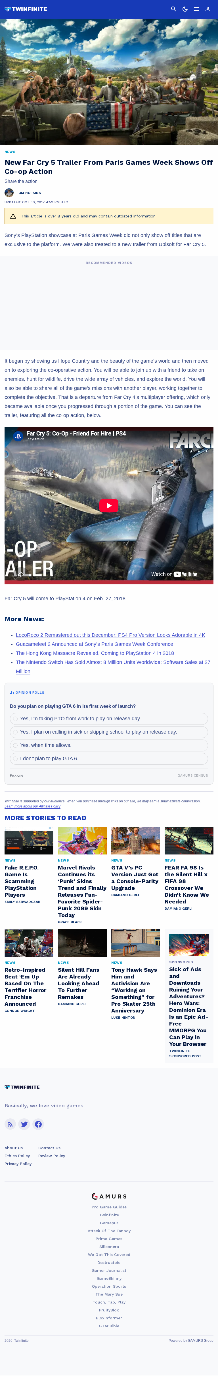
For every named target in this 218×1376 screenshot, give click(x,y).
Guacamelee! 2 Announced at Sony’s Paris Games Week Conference (94, 644)
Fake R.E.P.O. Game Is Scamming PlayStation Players (22, 881)
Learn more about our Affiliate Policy (32, 806)
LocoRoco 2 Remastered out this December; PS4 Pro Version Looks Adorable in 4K (110, 635)
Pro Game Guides (109, 1207)
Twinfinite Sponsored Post (185, 1053)
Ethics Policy (17, 1155)
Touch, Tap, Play (109, 1302)
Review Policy (51, 1155)
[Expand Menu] (196, 9)
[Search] (173, 9)
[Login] (207, 9)
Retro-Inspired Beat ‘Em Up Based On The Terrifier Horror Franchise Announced (25, 986)
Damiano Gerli (125, 895)
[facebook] (38, 1124)
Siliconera (109, 1246)
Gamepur (109, 1223)
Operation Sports (109, 1286)
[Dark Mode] (185, 9)
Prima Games (109, 1238)
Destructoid (109, 1262)
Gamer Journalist (109, 1270)
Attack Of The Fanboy (109, 1230)
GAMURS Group (200, 1341)
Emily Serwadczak (22, 902)
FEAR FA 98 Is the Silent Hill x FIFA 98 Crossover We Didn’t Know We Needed (187, 884)
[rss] (10, 1124)
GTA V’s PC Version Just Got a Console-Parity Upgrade (134, 877)
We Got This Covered (109, 1254)
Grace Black (70, 922)
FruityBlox (109, 1310)
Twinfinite (109, 1215)
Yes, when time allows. (46, 745)
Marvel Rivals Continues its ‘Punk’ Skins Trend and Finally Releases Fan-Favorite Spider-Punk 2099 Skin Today (82, 891)
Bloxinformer (109, 1318)
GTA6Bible (109, 1326)
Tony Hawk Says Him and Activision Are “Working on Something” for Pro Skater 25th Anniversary (134, 990)
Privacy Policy (18, 1163)
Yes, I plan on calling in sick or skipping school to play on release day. (98, 732)
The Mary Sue (109, 1294)
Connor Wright (20, 1011)
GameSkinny (109, 1278)
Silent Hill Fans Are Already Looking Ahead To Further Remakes (78, 983)
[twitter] (24, 1124)
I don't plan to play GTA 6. (49, 758)
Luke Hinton (123, 1018)
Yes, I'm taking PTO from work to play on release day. (80, 718)
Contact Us (49, 1148)
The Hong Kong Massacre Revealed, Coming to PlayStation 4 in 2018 (95, 653)
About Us (14, 1148)
